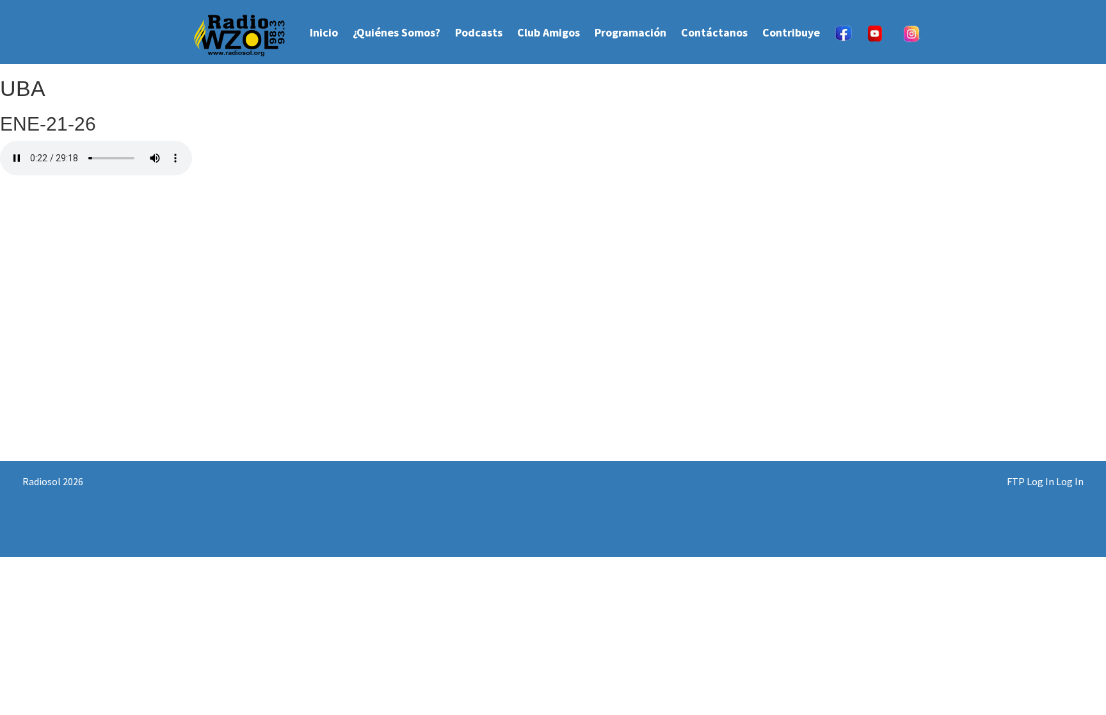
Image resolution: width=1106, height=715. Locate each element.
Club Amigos (548, 32)
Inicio (324, 32)
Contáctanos (714, 32)
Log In (1070, 481)
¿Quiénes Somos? (396, 32)
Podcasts (478, 32)
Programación (630, 32)
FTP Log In (1030, 481)
